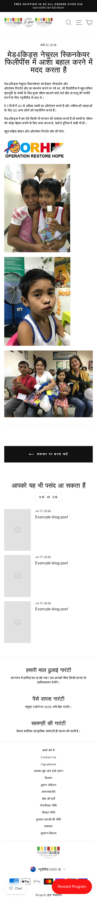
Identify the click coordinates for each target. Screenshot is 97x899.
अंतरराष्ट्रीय (49, 792)
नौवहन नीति (48, 812)
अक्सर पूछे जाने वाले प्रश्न (48, 771)
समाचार (48, 826)
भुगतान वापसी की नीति (48, 819)
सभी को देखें (48, 497)
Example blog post (51, 516)
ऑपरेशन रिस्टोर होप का (18, 88)
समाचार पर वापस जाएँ (52, 454)
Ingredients (48, 764)
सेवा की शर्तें (48, 798)
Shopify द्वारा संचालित (48, 895)
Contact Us (48, 757)
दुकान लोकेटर (48, 785)
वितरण (48, 778)
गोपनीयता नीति (48, 805)
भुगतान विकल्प (49, 833)
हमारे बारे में (49, 750)
